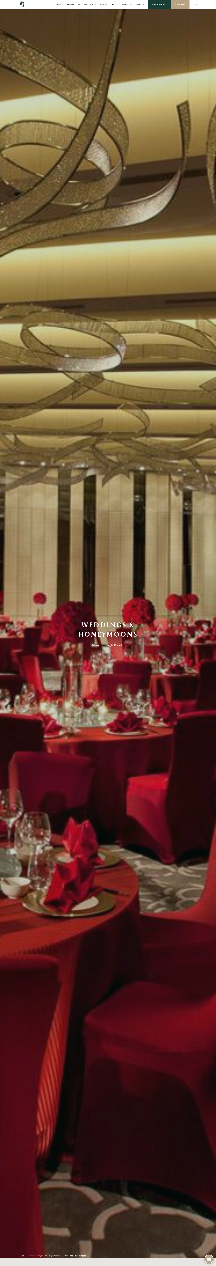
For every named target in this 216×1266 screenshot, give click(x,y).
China (31, 1255)
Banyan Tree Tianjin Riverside (49, 1255)
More (138, 4)
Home (23, 1255)
